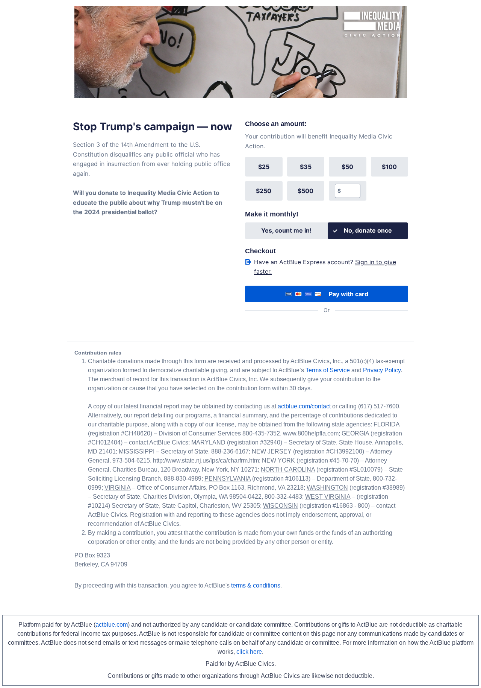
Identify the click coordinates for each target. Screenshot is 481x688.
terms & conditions (255, 585)
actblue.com (111, 624)
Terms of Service (328, 370)
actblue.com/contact (304, 406)
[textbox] (350, 191)
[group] (326, 179)
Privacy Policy (382, 370)
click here (249, 651)
